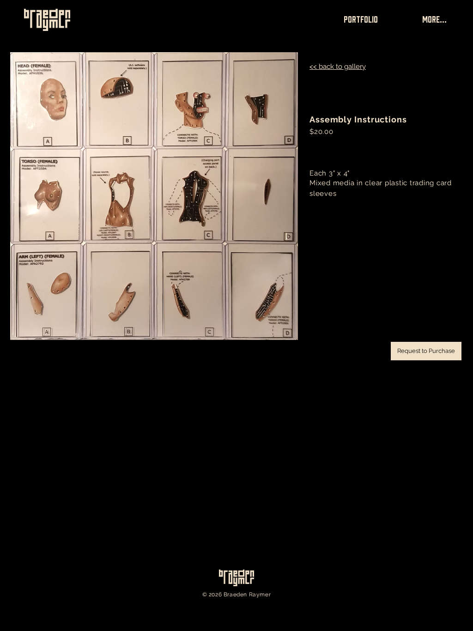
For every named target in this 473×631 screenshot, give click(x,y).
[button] (426, 351)
